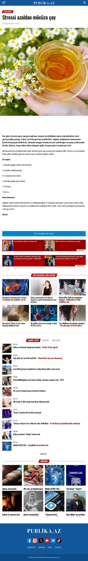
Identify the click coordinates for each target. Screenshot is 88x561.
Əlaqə (50, 547)
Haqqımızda (31, 547)
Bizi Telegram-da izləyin (44, 234)
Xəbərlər (41, 547)
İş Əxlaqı (58, 547)
